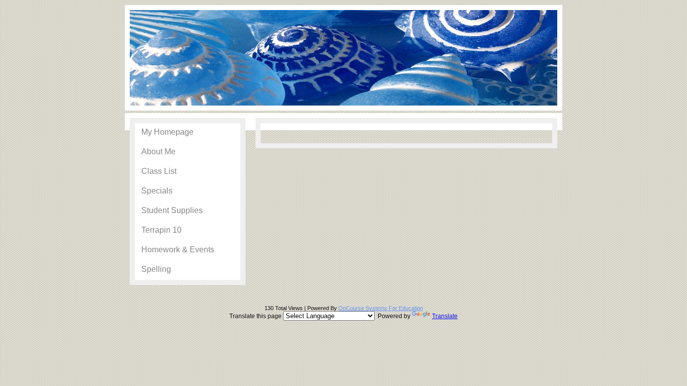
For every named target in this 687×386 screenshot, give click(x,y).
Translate (445, 316)
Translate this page (343, 316)
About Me (158, 151)
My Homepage (167, 132)
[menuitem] (187, 133)
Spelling (156, 269)
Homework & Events (177, 249)
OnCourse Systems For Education (380, 308)
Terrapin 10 (161, 230)
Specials (157, 190)
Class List (159, 171)
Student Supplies (172, 210)
